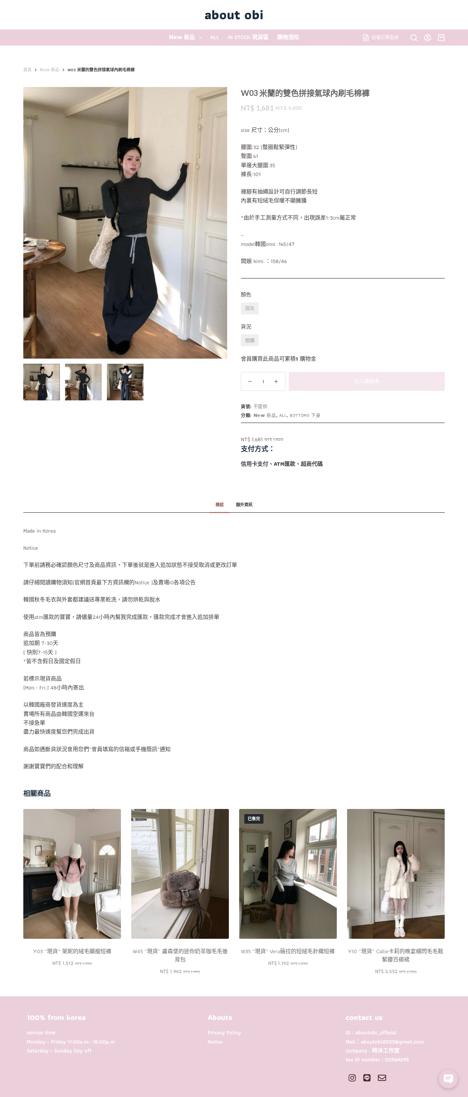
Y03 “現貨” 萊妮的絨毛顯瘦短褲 (72, 951)
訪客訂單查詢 (385, 37)
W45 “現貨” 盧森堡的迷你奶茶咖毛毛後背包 (180, 955)
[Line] (366, 1077)
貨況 (246, 327)
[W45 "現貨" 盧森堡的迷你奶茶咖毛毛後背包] (180, 874)
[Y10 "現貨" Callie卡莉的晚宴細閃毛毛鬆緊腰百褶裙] (396, 874)
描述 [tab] (219, 504)
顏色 (246, 294)
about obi (234, 14)
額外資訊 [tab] (244, 504)
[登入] (427, 37)
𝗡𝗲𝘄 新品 (182, 37)
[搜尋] (413, 37)
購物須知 (288, 37)
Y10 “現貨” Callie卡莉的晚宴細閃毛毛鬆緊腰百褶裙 (395, 955)
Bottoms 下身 (305, 415)
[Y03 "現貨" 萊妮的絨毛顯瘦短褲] (72, 874)
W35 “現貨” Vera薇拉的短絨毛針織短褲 (288, 951)
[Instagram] (352, 1077)
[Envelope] (381, 1077)
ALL (214, 37)
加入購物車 (367, 381)
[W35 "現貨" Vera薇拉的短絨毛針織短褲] (288, 874)
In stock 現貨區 (248, 37)
